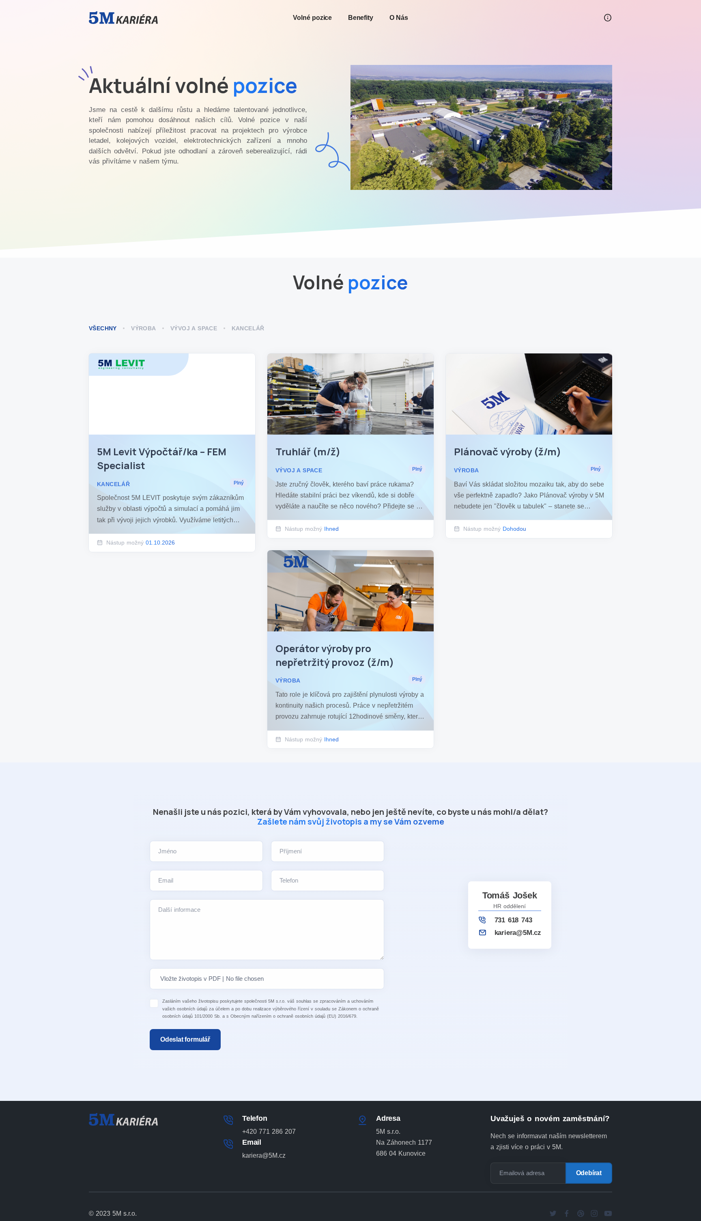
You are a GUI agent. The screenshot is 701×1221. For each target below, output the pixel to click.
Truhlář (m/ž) (307, 451)
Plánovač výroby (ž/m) (507, 451)
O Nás (398, 17)
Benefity (360, 17)
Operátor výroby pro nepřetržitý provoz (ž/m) (334, 655)
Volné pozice (312, 17)
